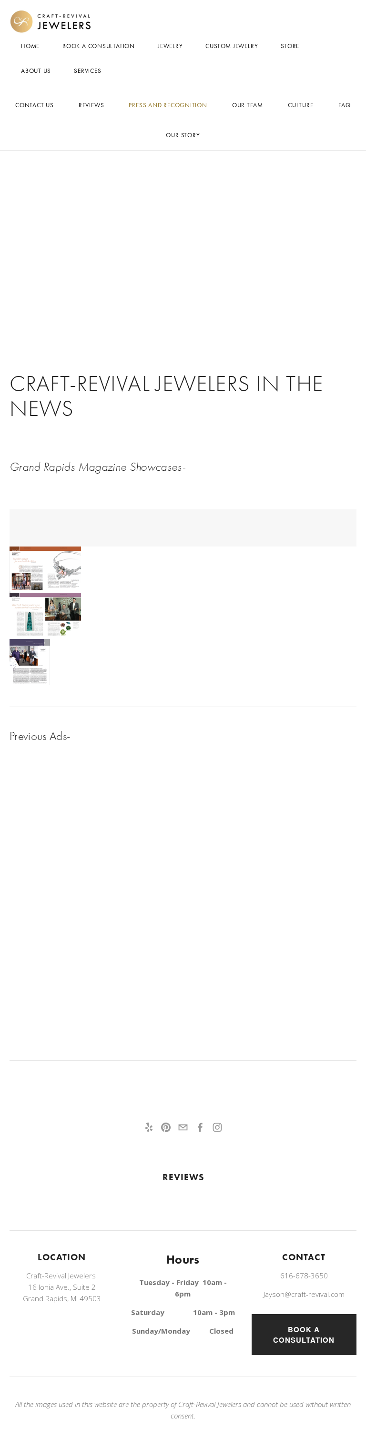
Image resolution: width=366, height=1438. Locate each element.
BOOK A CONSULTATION (98, 46)
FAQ (344, 105)
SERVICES (87, 70)
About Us (36, 70)
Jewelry (170, 46)
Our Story (183, 135)
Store (290, 46)
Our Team (247, 105)
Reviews (91, 105)
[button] (45, 570)
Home (30, 46)
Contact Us (34, 105)
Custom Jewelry (231, 46)
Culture (300, 105)
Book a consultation (304, 1334)
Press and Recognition (168, 105)
